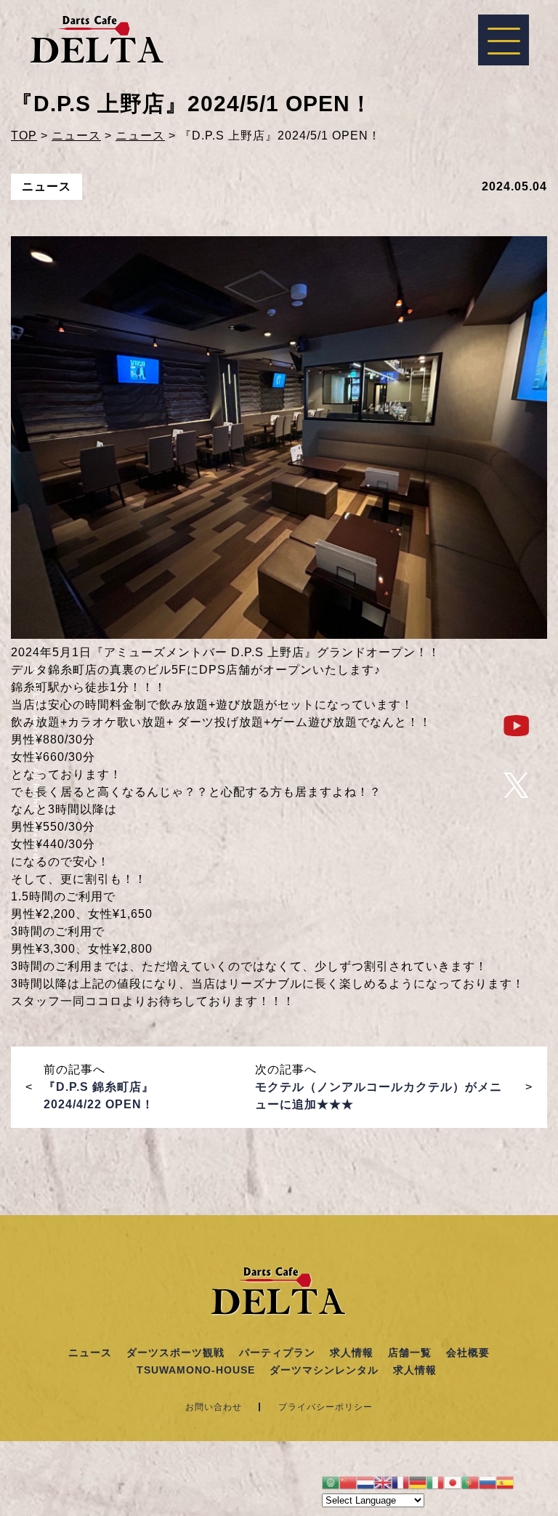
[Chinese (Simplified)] (348, 1481)
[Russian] (487, 1481)
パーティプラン (277, 1352)
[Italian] (435, 1481)
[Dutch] (365, 1481)
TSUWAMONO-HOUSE (196, 1370)
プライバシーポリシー (325, 1407)
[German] (417, 1481)
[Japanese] (452, 1481)
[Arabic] (330, 1481)
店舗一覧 (410, 1352)
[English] (383, 1481)
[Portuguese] (470, 1481)
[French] (400, 1481)
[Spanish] (505, 1481)
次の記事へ (378, 1086)
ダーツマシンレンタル (324, 1370)
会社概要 (468, 1352)
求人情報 (351, 1352)
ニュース (90, 1352)
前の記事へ (99, 1086)
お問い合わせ (213, 1407)
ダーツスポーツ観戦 (175, 1352)
